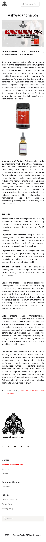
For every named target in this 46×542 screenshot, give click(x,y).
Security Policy (7, 509)
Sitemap (5, 474)
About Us (5, 469)
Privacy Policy (7, 504)
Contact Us (6, 487)
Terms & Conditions (9, 499)
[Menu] (43, 4)
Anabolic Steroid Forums (12, 465)
